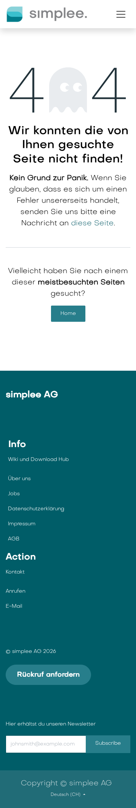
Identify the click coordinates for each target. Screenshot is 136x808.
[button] (64, 744)
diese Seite (92, 223)
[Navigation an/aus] (120, 14)
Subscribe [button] (108, 743)
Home (68, 313)
